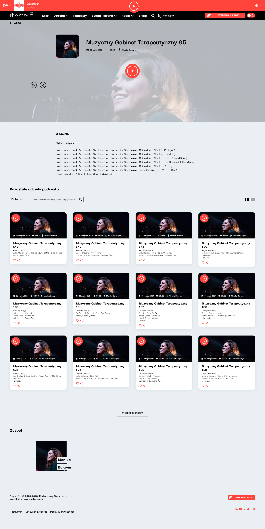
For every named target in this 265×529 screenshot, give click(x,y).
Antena (59, 15)
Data (14, 199)
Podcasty (80, 15)
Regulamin (16, 511)
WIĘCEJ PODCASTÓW (132, 412)
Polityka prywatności (62, 511)
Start (46, 15)
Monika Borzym (129, 49)
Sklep (142, 15)
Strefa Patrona (102, 15)
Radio (125, 15)
